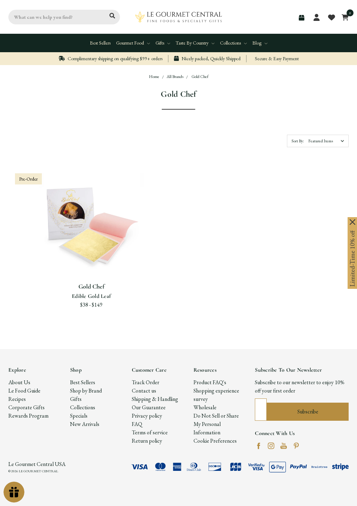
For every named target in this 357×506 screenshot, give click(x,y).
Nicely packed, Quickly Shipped (211, 58)
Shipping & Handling (155, 399)
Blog (257, 43)
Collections (231, 43)
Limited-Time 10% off (352, 258)
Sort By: (297, 141)
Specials (79, 415)
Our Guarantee (149, 407)
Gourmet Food (130, 43)
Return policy (147, 440)
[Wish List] (100, 235)
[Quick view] (83, 235)
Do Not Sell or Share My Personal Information (216, 424)
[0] (343, 17)
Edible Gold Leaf (91, 296)
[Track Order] (302, 18)
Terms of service (150, 432)
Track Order (145, 382)
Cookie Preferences (215, 440)
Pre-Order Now (91, 260)
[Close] (352, 222)
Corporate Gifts (26, 407)
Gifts (160, 43)
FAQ (137, 424)
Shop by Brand (86, 390)
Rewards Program (28, 415)
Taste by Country (193, 43)
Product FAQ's (209, 382)
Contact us (144, 390)
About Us (19, 382)
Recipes (17, 399)
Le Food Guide (24, 390)
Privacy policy (147, 415)
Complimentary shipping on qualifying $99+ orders (114, 58)
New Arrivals (84, 424)
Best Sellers (100, 43)
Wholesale (205, 407)
